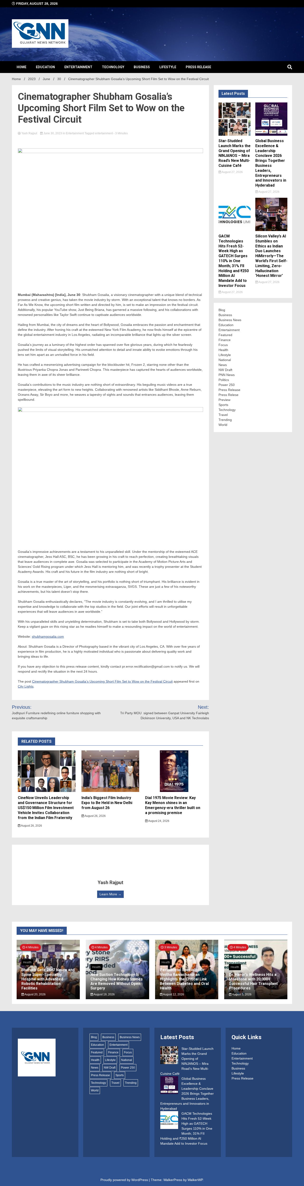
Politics (223, 380)
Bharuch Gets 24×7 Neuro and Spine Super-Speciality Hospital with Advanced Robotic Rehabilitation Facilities (48, 979)
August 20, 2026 (35, 994)
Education (45, 67)
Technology (113, 67)
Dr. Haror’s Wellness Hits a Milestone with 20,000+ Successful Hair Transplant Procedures (253, 981)
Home (21, 67)
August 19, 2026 (104, 994)
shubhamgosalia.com (48, 636)
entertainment (104, 133)
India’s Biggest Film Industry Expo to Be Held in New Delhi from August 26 (106, 802)
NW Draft (225, 370)
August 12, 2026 (173, 994)
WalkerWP (195, 1180)
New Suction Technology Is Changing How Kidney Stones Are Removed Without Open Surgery (116, 981)
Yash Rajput (29, 133)
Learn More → (110, 894)
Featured (225, 335)
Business (142, 67)
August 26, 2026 (31, 825)
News (222, 365)
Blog (221, 310)
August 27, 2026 (232, 172)
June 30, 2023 (53, 133)
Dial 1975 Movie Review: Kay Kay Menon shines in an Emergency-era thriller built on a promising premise (172, 805)
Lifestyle (167, 67)
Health (223, 350)
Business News (229, 320)
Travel (223, 415)
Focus (223, 345)
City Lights (25, 686)
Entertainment (78, 67)
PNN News (226, 375)
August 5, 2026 (242, 994)
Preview (224, 400)
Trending (225, 420)
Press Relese (228, 395)
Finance (224, 340)
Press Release (198, 67)
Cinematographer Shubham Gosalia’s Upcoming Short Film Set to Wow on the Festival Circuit (102, 681)
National (224, 360)
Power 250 (226, 385)
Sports (223, 405)
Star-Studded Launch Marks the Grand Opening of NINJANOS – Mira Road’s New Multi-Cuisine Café (234, 153)
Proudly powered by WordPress (124, 1180)
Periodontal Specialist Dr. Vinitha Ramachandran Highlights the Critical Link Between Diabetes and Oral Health (184, 979)
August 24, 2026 (158, 821)
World (222, 425)
